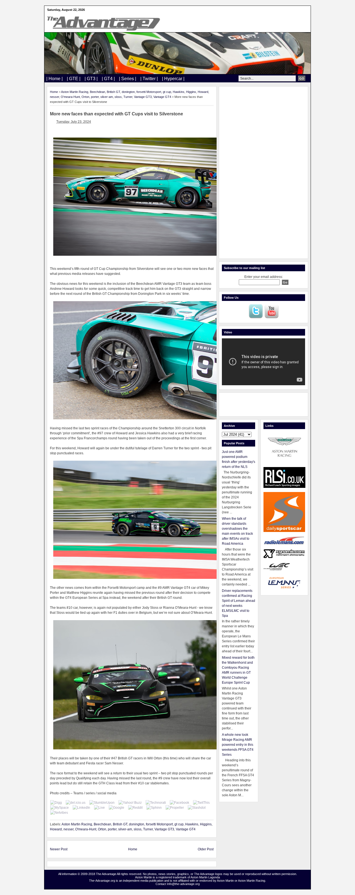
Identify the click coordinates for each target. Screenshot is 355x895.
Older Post (206, 849)
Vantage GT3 (143, 96)
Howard (203, 91)
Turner (127, 96)
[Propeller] (175, 808)
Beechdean (97, 91)
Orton (85, 96)
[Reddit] (135, 808)
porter (95, 96)
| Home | (54, 78)
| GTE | (73, 78)
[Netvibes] (59, 813)
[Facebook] (179, 803)
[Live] (99, 808)
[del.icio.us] (75, 803)
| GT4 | (108, 78)
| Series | (127, 78)
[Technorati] (156, 803)
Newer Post (58, 849)
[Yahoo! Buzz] (130, 803)
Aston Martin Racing (74, 91)
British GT (113, 91)
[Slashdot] (197, 808)
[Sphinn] (154, 808)
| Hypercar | (173, 78)
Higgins (191, 91)
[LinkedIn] (81, 808)
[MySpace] (59, 808)
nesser (54, 96)
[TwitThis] (201, 803)
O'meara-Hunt (70, 96)
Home (54, 91)
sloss (118, 96)
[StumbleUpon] (102, 803)
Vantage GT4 (162, 96)
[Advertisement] (263, 172)
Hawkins (178, 91)
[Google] (116, 808)
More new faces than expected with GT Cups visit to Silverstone (116, 113)
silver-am (106, 96)
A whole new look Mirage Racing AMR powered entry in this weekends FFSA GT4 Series (237, 745)
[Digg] (56, 803)
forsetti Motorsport (148, 91)
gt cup (167, 91)
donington (128, 91)
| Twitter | (149, 78)
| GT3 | (91, 78)
